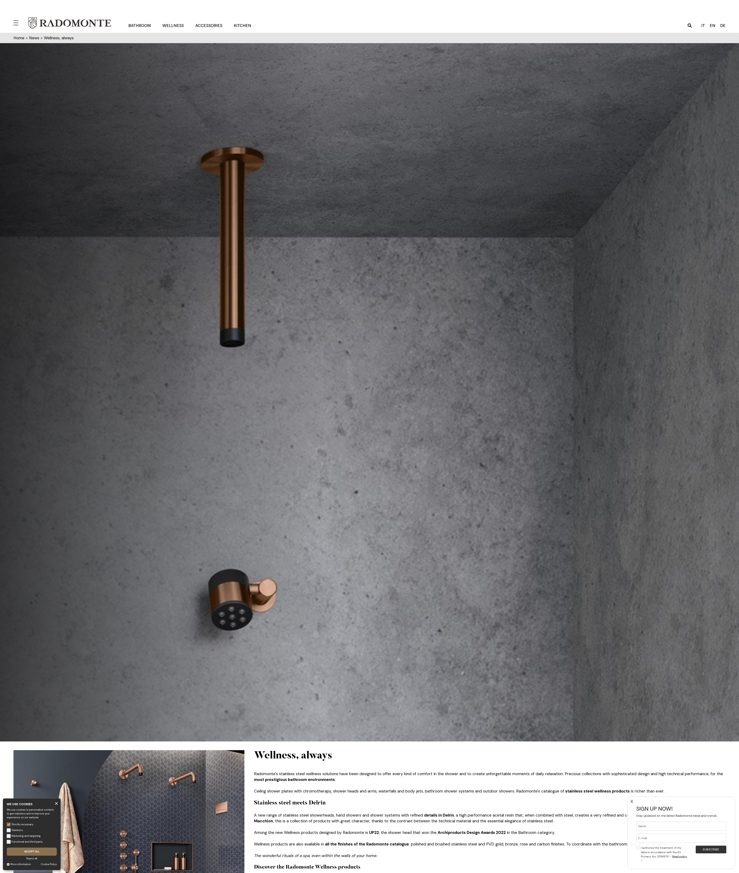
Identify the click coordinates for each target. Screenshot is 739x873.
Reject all (31, 858)
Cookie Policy (49, 864)
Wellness (173, 25)
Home (18, 38)
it (703, 25)
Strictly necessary (22, 824)
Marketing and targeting (26, 836)
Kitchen (242, 25)
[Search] (690, 26)
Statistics (17, 830)
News (34, 38)
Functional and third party (27, 841)
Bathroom (139, 25)
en (712, 25)
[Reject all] (56, 803)
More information (21, 864)
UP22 (374, 832)
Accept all (31, 851)
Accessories (208, 25)
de (723, 25)
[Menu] (16, 22)
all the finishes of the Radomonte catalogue (367, 844)
